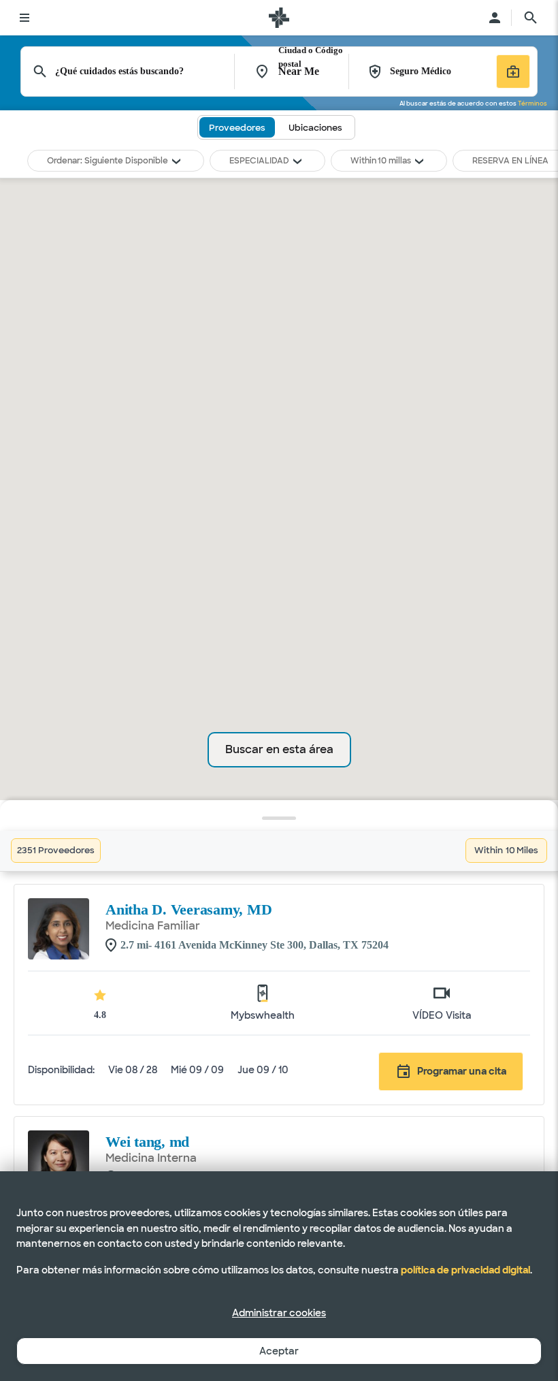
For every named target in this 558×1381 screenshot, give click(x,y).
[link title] (279, 17)
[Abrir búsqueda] (531, 17)
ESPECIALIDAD (259, 160)
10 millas (394, 160)
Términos (532, 103)
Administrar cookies (279, 1313)
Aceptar (279, 1351)
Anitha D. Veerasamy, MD (188, 909)
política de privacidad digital (465, 1270)
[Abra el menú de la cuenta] (495, 17)
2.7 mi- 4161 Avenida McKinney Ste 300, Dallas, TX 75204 (254, 945)
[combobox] (145, 71)
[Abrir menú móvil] (24, 17)
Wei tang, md (147, 1141)
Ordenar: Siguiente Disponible (107, 160)
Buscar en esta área (279, 749)
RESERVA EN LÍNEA (510, 160)
